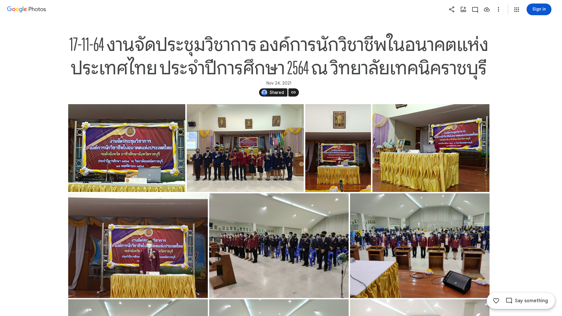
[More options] (498, 9)
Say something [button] (531, 301)
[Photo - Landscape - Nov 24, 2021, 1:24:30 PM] (245, 148)
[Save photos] (487, 9)
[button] (516, 10)
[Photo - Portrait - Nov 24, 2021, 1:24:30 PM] (338, 148)
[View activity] (475, 9)
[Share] (452, 9)
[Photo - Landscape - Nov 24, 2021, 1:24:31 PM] (430, 148)
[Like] (496, 301)
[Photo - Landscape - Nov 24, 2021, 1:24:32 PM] (279, 245)
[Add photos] (463, 9)
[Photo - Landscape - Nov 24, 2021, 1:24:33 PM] (126, 148)
